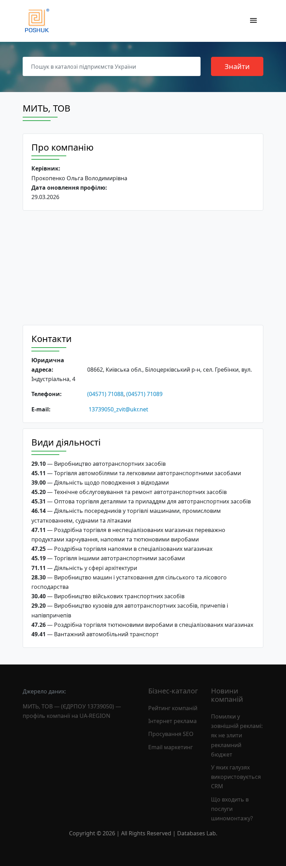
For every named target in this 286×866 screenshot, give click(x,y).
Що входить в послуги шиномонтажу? (232, 809)
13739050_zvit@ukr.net (118, 409)
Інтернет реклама (172, 721)
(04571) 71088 (105, 394)
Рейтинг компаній (172, 708)
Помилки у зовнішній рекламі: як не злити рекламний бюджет (237, 735)
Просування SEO (171, 734)
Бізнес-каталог (173, 691)
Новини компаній (227, 695)
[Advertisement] (143, 268)
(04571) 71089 (144, 394)
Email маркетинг (170, 747)
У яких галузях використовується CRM (236, 777)
